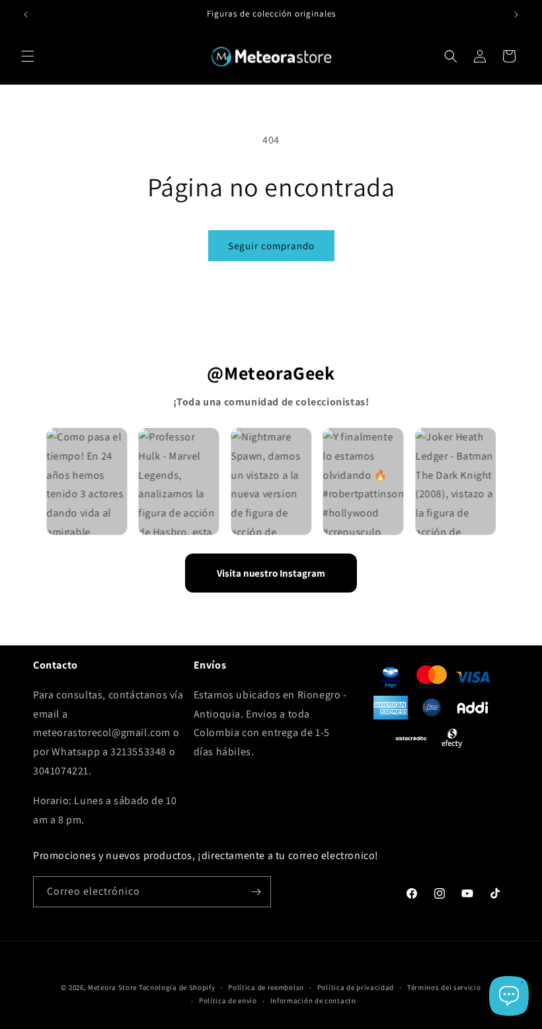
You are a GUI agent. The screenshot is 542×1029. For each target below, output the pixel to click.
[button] (27, 56)
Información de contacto (313, 1000)
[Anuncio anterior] (25, 14)
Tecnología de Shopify (177, 987)
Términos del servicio (444, 987)
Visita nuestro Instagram (271, 573)
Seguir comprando (271, 245)
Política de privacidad (355, 987)
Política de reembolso (266, 987)
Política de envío (228, 1000)
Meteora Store (112, 987)
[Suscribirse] (255, 891)
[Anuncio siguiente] (516, 14)
